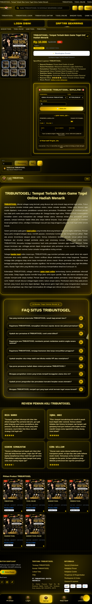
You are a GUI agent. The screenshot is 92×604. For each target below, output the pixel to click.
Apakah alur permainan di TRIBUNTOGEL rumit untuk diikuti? (33, 333)
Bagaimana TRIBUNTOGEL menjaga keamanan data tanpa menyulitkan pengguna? (41, 351)
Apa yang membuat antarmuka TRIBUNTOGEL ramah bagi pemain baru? (37, 318)
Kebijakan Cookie (71, 572)
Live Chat (82, 601)
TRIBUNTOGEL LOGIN (24, 16)
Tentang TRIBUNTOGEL (41, 565)
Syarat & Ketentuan (71, 565)
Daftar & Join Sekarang (59, 80)
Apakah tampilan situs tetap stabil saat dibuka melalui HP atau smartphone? (39, 358)
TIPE (69, 94)
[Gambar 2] (13, 64)
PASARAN (43, 94)
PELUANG (43, 101)
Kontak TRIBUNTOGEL (40, 568)
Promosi (10, 601)
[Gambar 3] (21, 64)
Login (28, 601)
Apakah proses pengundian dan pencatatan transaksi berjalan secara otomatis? (40, 382)
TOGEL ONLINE (79, 2)
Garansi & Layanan (71, 581)
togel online (31, 231)
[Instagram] (7, 582)
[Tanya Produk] (39, 163)
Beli (32, 163)
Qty (3, 160)
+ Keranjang (21, 163)
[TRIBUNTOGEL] (6, 8)
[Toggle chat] (86, 598)
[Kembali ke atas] (87, 592)
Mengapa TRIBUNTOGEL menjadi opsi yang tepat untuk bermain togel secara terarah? (43, 389)
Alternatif (64, 601)
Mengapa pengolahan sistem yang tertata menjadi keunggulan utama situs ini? (40, 374)
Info (87, 179)
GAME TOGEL (30, 29)
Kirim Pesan (9, 572)
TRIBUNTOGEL (67, 2)
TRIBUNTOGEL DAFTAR (44, 16)
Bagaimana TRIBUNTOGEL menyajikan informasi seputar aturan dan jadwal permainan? (43, 326)
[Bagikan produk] (87, 36)
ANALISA (61, 109)
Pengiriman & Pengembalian (75, 575)
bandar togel (16, 254)
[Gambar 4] (5, 72)
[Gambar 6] (21, 72)
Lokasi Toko (36, 572)
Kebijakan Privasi (71, 568)
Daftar (46, 601)
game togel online (47, 271)
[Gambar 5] (13, 72)
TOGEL (89, 2)
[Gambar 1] (5, 64)
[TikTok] (12, 582)
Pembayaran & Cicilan (72, 578)
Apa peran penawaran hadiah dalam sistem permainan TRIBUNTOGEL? (37, 366)
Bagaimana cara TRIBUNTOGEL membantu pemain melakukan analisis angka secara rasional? (42, 342)
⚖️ (81, 8)
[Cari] (18, 8)
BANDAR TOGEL (76, 16)
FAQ (34, 575)
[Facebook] (2, 582)
